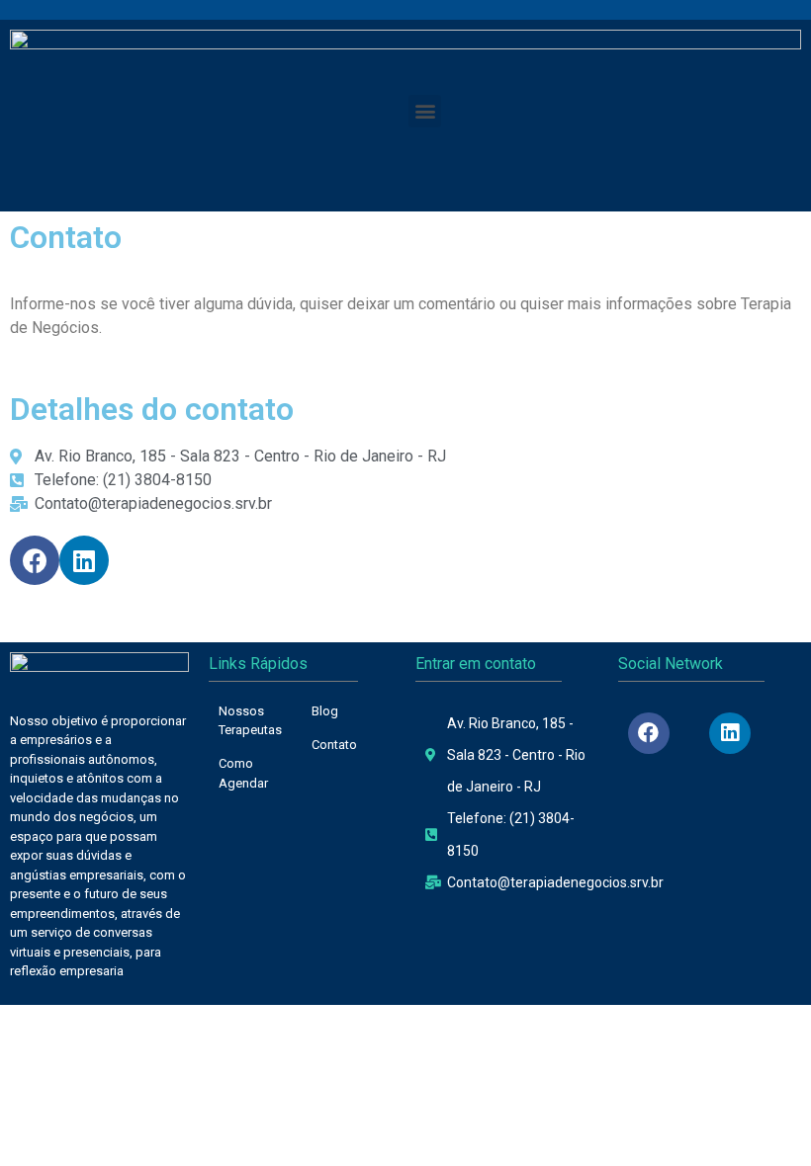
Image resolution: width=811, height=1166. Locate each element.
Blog (325, 711)
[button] (424, 111)
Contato (334, 744)
